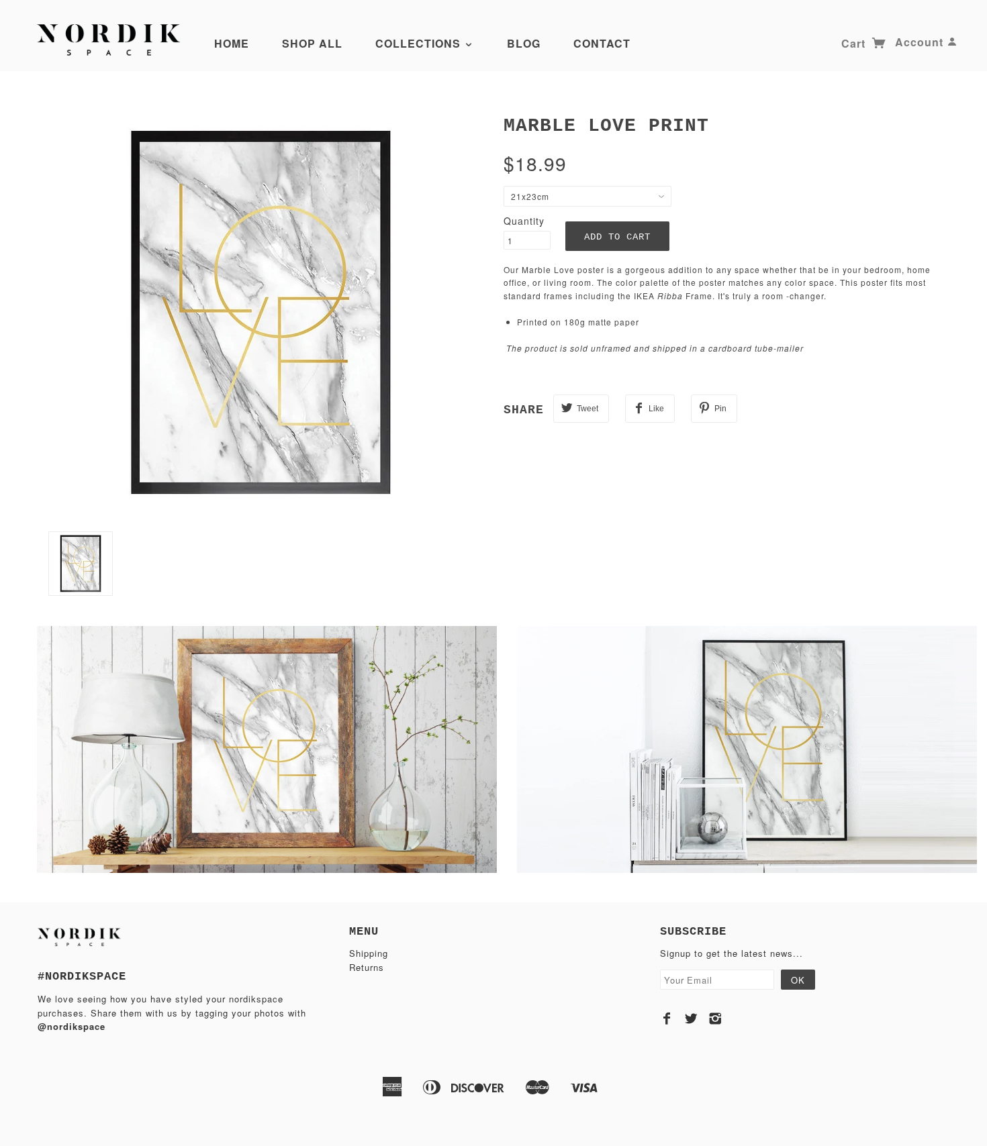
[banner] (112, 39)
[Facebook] (667, 1018)
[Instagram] (715, 1018)
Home (231, 43)
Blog (523, 43)
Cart (855, 43)
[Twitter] (691, 1018)
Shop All (312, 43)
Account (919, 42)
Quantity (524, 220)
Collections (419, 43)
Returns (366, 967)
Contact (601, 43)
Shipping (368, 953)
